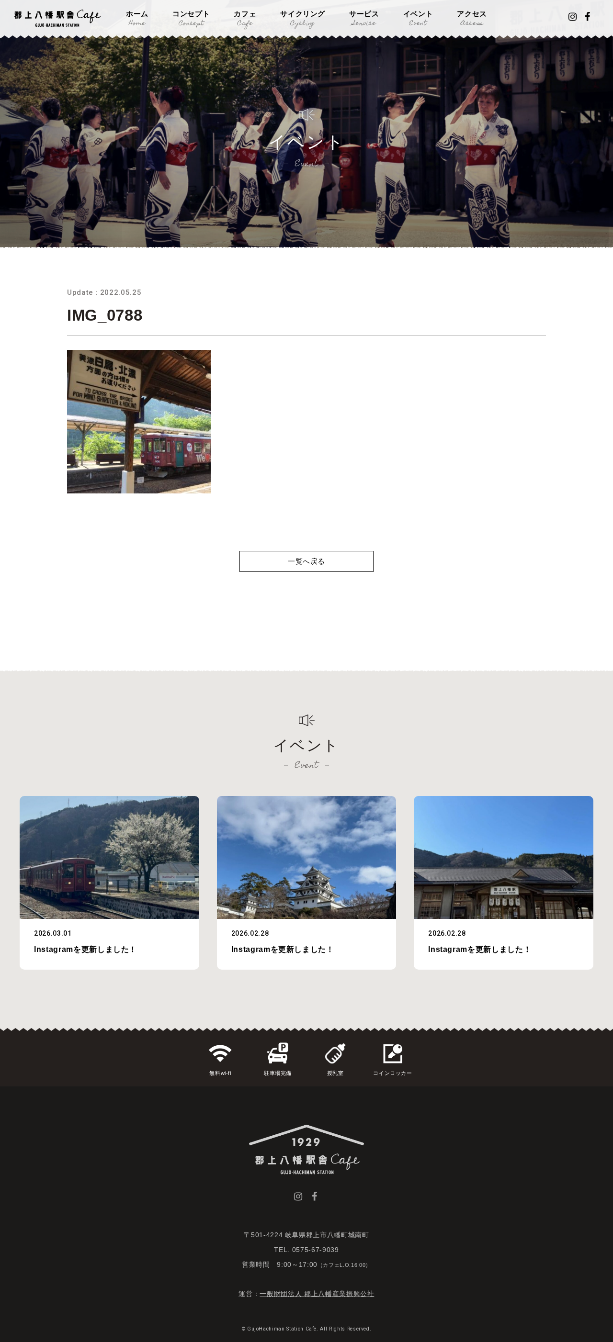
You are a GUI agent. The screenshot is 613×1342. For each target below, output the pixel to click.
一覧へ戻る (306, 561)
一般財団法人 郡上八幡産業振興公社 (317, 1293)
